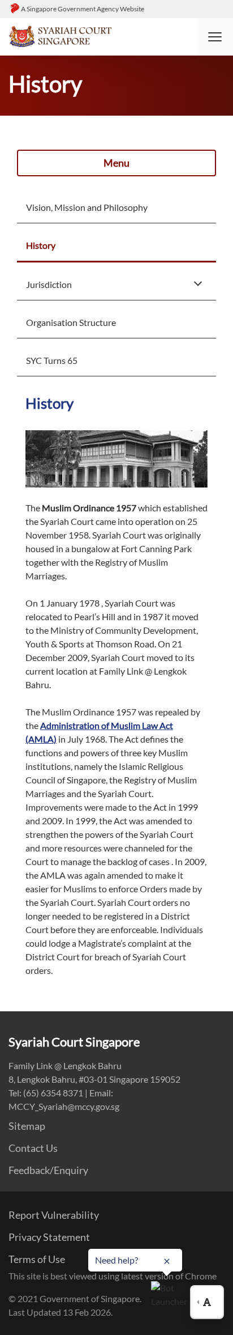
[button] (215, 37)
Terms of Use (36, 1259)
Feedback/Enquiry (48, 1170)
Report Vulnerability (53, 1215)
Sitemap (26, 1126)
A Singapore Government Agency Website (82, 9)
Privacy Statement (49, 1237)
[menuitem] (116, 206)
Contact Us (33, 1148)
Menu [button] (116, 162)
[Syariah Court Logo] (59, 35)
